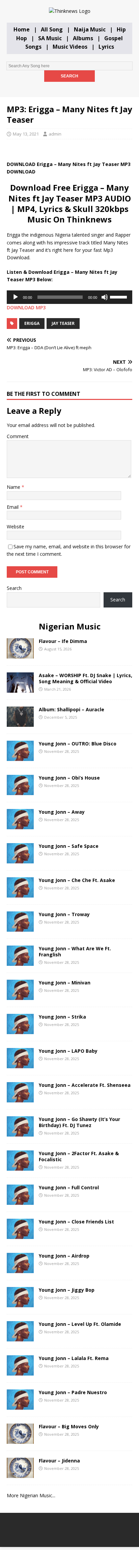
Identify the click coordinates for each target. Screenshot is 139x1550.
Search (14, 588)
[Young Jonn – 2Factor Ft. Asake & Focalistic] (20, 1167)
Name (14, 487)
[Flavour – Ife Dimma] (20, 654)
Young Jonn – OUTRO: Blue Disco (77, 743)
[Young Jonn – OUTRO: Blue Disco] (20, 757)
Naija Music (90, 29)
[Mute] (104, 297)
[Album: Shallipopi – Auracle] (20, 723)
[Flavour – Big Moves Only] (20, 1440)
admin (55, 134)
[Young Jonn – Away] (20, 825)
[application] (69, 297)
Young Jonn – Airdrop (64, 1256)
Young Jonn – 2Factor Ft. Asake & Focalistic (79, 1156)
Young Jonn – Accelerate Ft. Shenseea (85, 1085)
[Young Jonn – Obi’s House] (20, 791)
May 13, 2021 (26, 134)
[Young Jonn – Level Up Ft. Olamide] (20, 1337)
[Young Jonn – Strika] (20, 1030)
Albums (83, 38)
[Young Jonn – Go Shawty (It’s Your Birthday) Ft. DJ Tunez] (20, 1132)
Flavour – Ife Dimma (63, 641)
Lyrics (106, 46)
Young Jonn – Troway (64, 914)
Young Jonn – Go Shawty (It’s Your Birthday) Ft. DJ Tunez (79, 1122)
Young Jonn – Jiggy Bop (66, 1290)
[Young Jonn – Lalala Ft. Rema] (20, 1371)
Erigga (31, 323)
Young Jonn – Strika (62, 1017)
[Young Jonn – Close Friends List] (20, 1235)
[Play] (15, 297)
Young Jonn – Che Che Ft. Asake (77, 880)
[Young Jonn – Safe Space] (20, 859)
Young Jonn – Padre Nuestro (73, 1392)
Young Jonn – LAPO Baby (68, 1051)
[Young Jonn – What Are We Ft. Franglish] (20, 962)
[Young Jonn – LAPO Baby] (20, 1064)
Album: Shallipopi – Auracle (71, 709)
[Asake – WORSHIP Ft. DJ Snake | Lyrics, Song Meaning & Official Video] (20, 689)
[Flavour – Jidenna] (20, 1474)
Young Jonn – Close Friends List (76, 1221)
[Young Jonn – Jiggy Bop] (20, 1303)
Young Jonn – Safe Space (69, 846)
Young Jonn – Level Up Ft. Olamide (80, 1324)
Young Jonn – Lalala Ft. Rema (74, 1358)
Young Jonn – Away (62, 812)
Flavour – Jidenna (59, 1460)
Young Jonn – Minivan (64, 982)
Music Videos (70, 46)
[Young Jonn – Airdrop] (20, 1269)
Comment (18, 436)
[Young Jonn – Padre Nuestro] (20, 1406)
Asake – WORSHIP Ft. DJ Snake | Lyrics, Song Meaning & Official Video (85, 678)
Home (21, 29)
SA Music (50, 38)
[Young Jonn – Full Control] (20, 1201)
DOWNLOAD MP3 (26, 307)
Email (13, 507)
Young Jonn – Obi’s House (69, 777)
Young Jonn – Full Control (69, 1187)
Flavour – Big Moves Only (69, 1426)
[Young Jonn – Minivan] (20, 996)
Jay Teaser (63, 323)
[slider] (119, 296)
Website (15, 526)
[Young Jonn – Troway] (20, 928)
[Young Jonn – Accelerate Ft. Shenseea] (20, 1098)
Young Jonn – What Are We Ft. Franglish (75, 951)
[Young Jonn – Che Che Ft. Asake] (20, 893)
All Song (52, 29)
